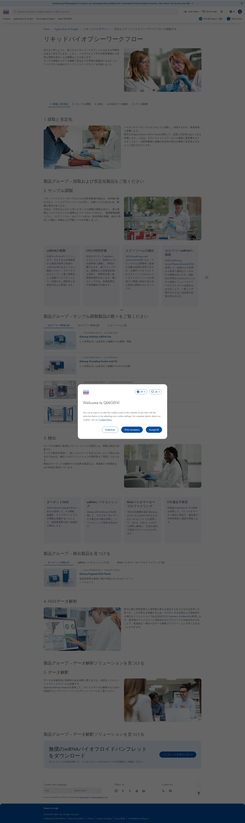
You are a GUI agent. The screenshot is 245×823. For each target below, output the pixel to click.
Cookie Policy (105, 419)
